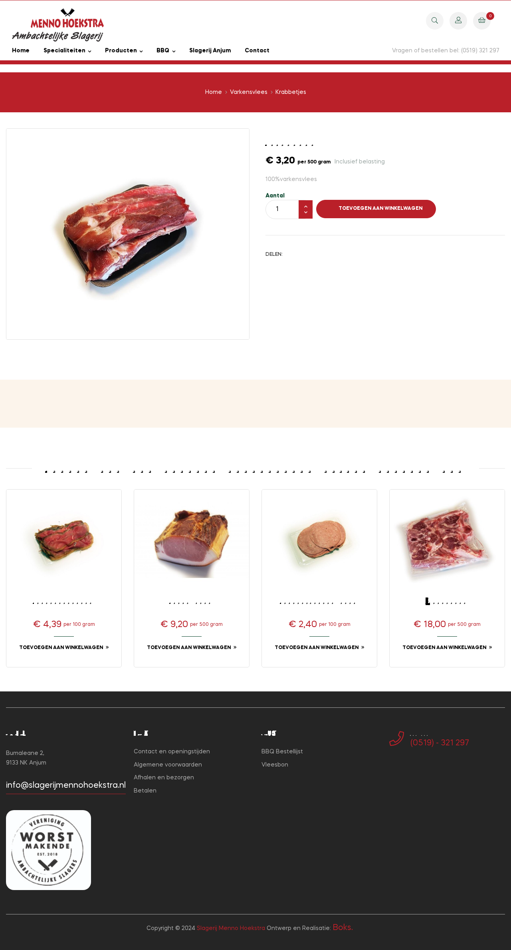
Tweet (305, 254)
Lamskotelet (447, 601)
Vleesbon (274, 765)
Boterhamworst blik (319, 601)
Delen (292, 254)
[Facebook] (391, 769)
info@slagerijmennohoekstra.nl (66, 786)
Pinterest (317, 254)
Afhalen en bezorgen (164, 778)
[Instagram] (404, 769)
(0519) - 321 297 (439, 743)
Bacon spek (192, 601)
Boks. (343, 928)
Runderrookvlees (64, 601)
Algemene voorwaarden (168, 765)
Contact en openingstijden (172, 752)
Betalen (145, 791)
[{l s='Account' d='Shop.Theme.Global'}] (458, 20)
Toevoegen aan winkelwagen (380, 208)
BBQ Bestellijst (282, 752)
